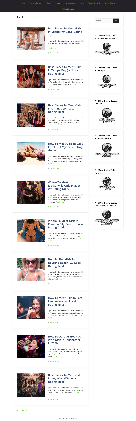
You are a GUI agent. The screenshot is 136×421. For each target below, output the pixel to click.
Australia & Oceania (94, 3)
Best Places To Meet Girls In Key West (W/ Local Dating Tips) (64, 378)
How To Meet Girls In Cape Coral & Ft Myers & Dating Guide (65, 147)
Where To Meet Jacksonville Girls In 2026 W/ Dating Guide (64, 185)
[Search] (116, 21)
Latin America (70, 3)
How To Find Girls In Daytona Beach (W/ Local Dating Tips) (64, 262)
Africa (82, 3)
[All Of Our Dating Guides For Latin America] (107, 150)
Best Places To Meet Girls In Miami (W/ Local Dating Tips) (65, 31)
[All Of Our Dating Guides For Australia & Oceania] (107, 217)
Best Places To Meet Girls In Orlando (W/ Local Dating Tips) (64, 108)
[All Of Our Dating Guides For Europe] (107, 81)
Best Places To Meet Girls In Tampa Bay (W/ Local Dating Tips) (64, 70)
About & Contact (109, 3)
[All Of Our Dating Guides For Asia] (107, 115)
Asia (58, 3)
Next (24, 410)
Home (23, 3)
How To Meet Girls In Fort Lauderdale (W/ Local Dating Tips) (65, 301)
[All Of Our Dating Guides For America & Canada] (107, 49)
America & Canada (35, 3)
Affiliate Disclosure (68, 9)
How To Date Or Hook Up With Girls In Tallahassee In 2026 (65, 340)
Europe (49, 3)
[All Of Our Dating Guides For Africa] (107, 183)
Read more (52, 48)
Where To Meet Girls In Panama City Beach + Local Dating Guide (65, 224)
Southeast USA (54, 53)
